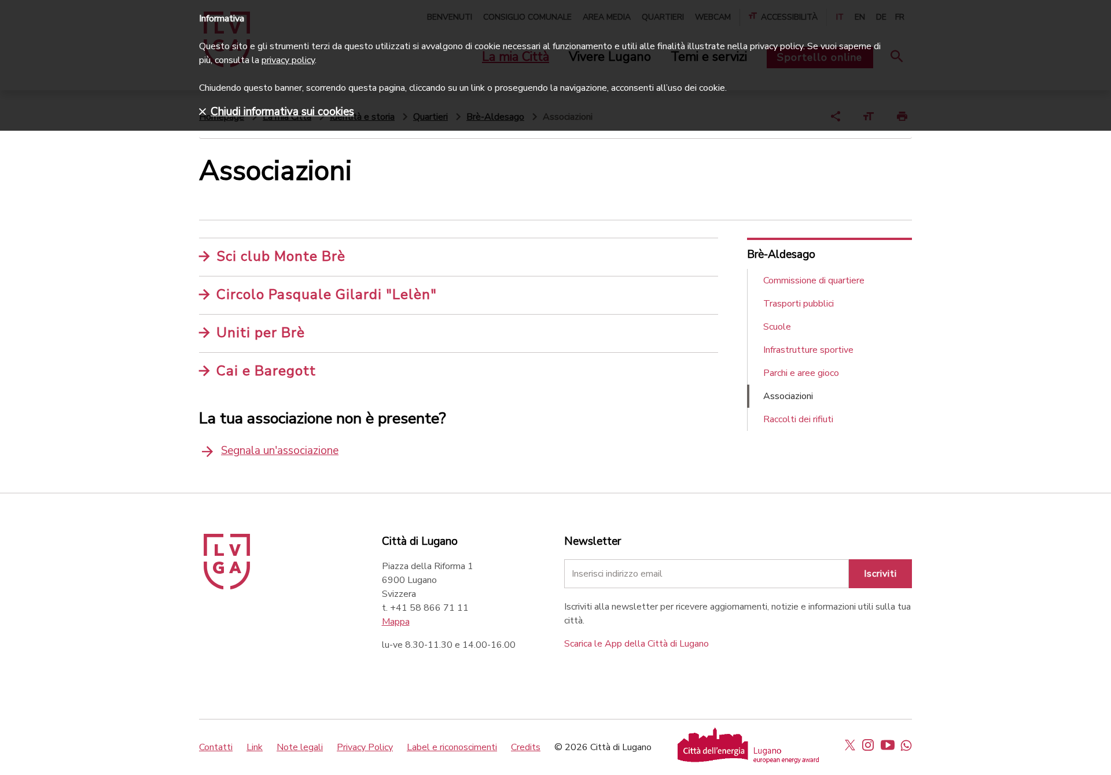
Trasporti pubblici (798, 303)
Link (255, 747)
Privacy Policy (365, 747)
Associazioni (788, 396)
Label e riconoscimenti (452, 747)
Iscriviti (880, 573)
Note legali (300, 747)
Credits (525, 747)
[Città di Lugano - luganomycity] (850, 745)
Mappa (396, 621)
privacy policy (288, 60)
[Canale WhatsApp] (906, 745)
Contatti (216, 747)
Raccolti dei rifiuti (798, 419)
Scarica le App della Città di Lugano (636, 643)
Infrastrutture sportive (808, 350)
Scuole (777, 326)
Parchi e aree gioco (801, 373)
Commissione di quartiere (813, 280)
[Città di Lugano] (227, 586)
